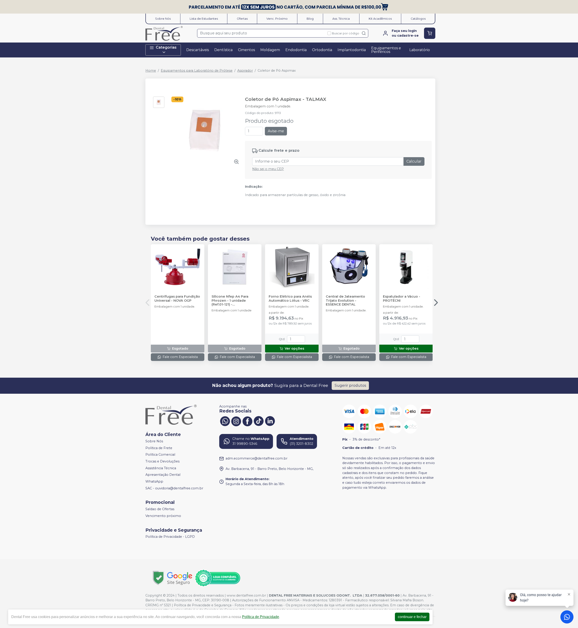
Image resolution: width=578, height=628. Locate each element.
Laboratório (419, 50)
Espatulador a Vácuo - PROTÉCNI (401, 298)
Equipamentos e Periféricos (386, 50)
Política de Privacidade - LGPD (170, 537)
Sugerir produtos (350, 385)
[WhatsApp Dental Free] (225, 421)
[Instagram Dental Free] (236, 421)
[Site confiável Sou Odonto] (217, 578)
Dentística (223, 50)
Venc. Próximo (277, 18)
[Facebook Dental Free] (247, 421)
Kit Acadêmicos (380, 18)
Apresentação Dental (162, 475)
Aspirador (245, 71)
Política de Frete (158, 448)
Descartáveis (197, 50)
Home (150, 71)
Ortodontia (322, 50)
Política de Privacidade (260, 617)
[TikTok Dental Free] (258, 421)
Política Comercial (160, 455)
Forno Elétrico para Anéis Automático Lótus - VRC (290, 298)
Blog (310, 18)
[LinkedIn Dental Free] (270, 421)
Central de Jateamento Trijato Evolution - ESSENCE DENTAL (345, 300)
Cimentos (246, 50)
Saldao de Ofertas (159, 509)
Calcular (414, 161)
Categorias (166, 47)
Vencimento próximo (163, 516)
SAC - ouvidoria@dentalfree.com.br (174, 488)
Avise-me (276, 131)
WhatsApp (154, 481)
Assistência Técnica (160, 468)
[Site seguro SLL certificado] (172, 578)
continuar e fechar (412, 617)
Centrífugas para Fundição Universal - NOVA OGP (177, 298)
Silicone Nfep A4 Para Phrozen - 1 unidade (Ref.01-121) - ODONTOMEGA (230, 300)
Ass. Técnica (341, 18)
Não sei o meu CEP (268, 169)
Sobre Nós (163, 18)
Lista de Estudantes (204, 18)
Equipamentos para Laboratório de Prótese (197, 71)
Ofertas (242, 18)
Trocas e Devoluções (162, 461)
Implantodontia (352, 50)
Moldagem (270, 50)
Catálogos (418, 18)
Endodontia (296, 50)
